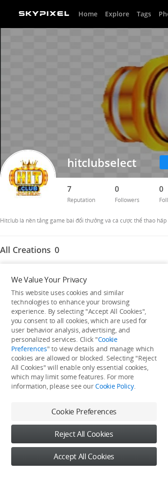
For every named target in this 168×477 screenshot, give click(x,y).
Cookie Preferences (84, 411)
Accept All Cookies (84, 456)
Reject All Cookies (84, 434)
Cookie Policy (114, 386)
